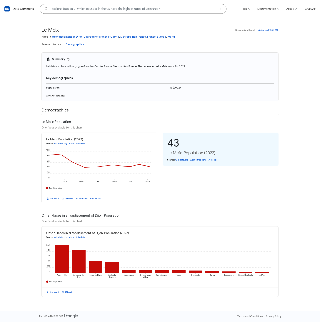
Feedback (310, 9)
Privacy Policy (273, 316)
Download (54, 198)
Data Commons (23, 9)
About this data (77, 143)
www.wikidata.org (55, 95)
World (171, 36)
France (151, 36)
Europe (161, 36)
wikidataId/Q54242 (268, 30)
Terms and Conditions (250, 316)
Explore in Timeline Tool (90, 198)
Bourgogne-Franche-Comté (101, 36)
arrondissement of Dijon (66, 36)
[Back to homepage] (7, 8)
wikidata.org (60, 143)
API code (69, 198)
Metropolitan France (133, 36)
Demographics (75, 44)
